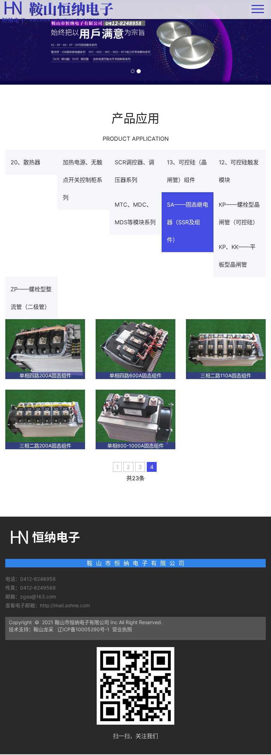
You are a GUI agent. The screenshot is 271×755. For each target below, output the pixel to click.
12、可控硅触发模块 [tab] (239, 171)
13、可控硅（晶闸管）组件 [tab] (187, 171)
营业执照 (122, 629)
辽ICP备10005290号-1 (83, 629)
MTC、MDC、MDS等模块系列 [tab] (135, 213)
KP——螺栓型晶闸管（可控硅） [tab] (239, 213)
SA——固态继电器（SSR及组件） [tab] (187, 222)
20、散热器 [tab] (25, 162)
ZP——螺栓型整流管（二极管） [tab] (31, 298)
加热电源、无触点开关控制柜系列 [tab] (82, 180)
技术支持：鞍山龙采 (31, 629)
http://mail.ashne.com (65, 605)
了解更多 (135, 486)
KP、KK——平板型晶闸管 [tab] (237, 255)
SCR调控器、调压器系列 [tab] (134, 171)
